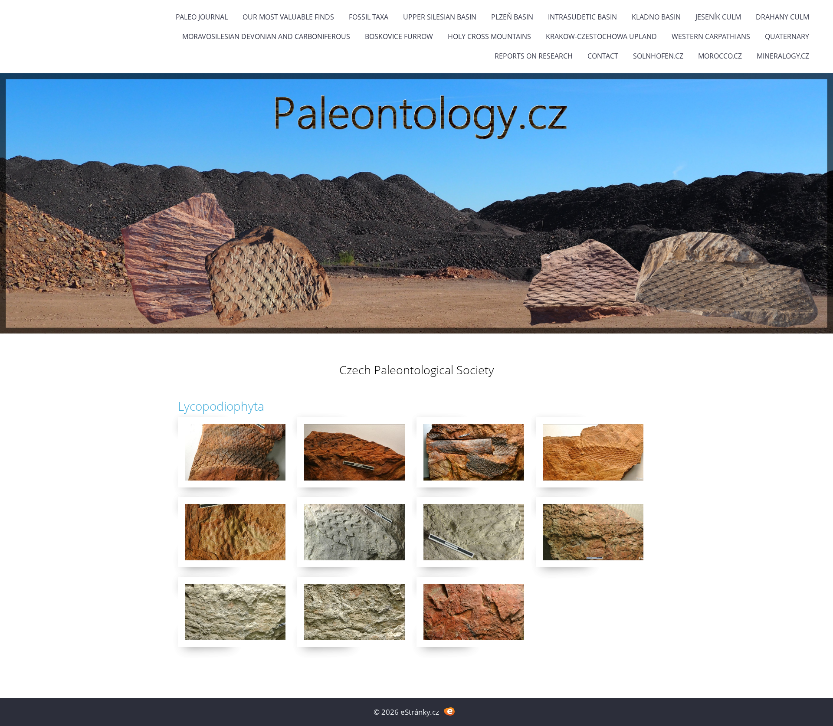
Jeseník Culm (718, 17)
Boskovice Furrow (399, 36)
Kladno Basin (656, 17)
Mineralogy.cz (783, 56)
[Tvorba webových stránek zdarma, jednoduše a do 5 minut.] (449, 711)
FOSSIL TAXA (368, 17)
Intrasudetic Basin (582, 17)
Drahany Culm (782, 17)
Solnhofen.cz (658, 56)
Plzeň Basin (512, 17)
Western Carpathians (711, 36)
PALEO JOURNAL (202, 17)
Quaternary (787, 36)
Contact (602, 56)
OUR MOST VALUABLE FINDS (288, 17)
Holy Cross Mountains (489, 36)
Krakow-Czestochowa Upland (601, 36)
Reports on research (534, 56)
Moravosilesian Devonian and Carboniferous (266, 36)
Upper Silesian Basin (439, 17)
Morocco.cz (720, 56)
